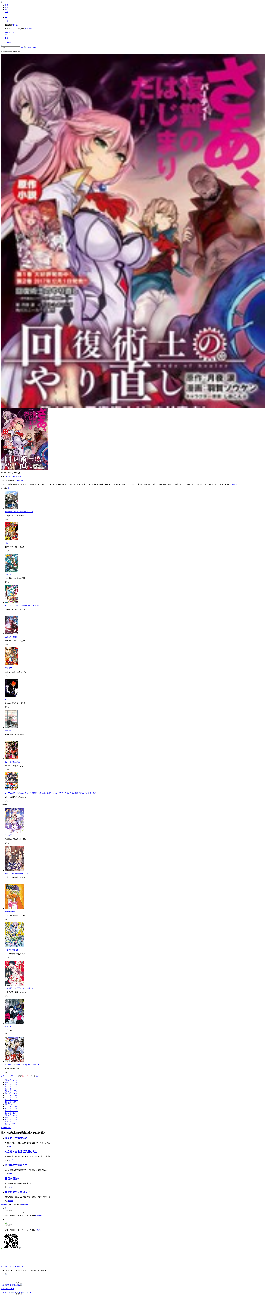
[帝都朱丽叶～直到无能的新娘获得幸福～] (14, 985)
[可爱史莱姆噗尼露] (14, 947)
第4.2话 (11, 1147)
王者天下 (8, 668)
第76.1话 (11, 1091)
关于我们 (4, 1266)
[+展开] (234, 484)
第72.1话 (11, 1108)
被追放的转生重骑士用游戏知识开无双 (19, 512)
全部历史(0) (9, 32)
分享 (2, 1293)
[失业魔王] (14, 832)
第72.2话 (11, 1106)
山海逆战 (8, 574)
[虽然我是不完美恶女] (11, 759)
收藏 (2, 1285)
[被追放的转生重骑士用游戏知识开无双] (11, 508)
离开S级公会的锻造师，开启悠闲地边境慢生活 (22, 1065)
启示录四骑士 (10, 912)
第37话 (10, 1201)
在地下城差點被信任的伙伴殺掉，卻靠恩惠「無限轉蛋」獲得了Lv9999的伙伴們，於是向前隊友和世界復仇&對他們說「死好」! (51, 793)
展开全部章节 (6, 1128)
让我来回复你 (12, 1178)
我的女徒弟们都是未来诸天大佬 (16, 873)
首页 (6, 5)
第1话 (10, 1187)
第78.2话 (25, 1076)
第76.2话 (11, 1089)
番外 (14, 1076)
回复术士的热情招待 (16, 1138)
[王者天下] (11, 665)
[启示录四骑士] (14, 908)
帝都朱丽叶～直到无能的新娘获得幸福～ (20, 988)
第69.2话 (11, 1119)
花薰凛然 (8, 730)
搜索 (22, 47)
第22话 (10, 1160)
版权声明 (20, 1266)
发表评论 (38, 1215)
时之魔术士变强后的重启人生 (21, 1151)
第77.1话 (11, 1087)
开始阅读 (8, 1285)
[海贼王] (11, 540)
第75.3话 (11, 1093)
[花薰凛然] (11, 727)
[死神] (11, 696)
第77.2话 (11, 1084)
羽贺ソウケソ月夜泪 (13, 477)
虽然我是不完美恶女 (12, 762)
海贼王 (7, 543)
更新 (6, 7)
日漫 (6, 12)
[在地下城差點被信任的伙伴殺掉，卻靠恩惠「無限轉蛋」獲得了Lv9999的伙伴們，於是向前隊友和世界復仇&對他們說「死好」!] (11, 790)
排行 (6, 9)
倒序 (37, 1076)
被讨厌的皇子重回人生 (17, 1192)
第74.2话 (11, 1100)
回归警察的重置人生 (16, 1165)
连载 (5, 1076)
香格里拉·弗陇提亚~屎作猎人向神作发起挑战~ (22, 605)
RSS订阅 (8, 1293)
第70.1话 (11, 1117)
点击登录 (28, 29)
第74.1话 (11, 1102)
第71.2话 (11, 1111)
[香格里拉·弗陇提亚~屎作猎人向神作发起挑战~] (11, 602)
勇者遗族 (8, 1026)
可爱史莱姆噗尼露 (11, 950)
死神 (6, 699)
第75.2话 (11, 1095)
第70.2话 (11, 1115)
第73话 (10, 1104)
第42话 (10, 1174)
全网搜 (33, 47)
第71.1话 (11, 1113)
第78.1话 (11, 1082)
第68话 (10, 1124)
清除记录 (15, 25)
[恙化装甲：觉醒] (11, 633)
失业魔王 (8, 835)
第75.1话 (11, 1097)
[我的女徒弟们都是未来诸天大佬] (14, 870)
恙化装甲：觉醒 (11, 637)
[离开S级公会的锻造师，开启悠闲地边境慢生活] (14, 1061)
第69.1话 (11, 1122)
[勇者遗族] (14, 1023)
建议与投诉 (12, 1266)
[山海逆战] (11, 571)
